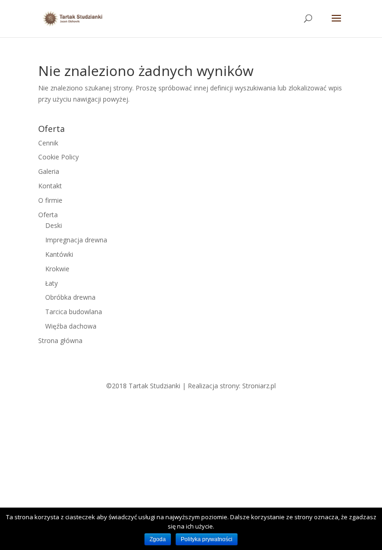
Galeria (48, 171)
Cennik (48, 142)
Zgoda (158, 539)
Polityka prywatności (206, 539)
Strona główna (60, 340)
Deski (53, 225)
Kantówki (59, 254)
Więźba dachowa (70, 326)
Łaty (51, 283)
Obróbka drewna (70, 297)
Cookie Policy (58, 156)
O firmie (50, 200)
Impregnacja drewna (76, 239)
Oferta (48, 214)
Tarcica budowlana (73, 311)
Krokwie (57, 268)
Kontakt (50, 185)
